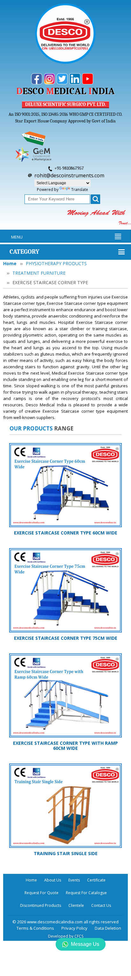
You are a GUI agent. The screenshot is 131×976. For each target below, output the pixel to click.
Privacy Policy (74, 928)
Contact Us (101, 905)
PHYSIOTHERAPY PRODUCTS (56, 263)
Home (10, 263)
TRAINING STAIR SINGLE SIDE (66, 853)
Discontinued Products (40, 905)
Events (74, 880)
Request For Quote (41, 892)
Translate (79, 189)
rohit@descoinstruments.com (69, 175)
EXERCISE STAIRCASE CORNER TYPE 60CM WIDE (65, 533)
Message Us (85, 944)
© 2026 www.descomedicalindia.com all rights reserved (65, 922)
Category (24, 251)
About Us (52, 880)
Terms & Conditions (35, 928)
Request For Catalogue (86, 892)
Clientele (76, 905)
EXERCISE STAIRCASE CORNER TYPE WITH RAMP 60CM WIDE (65, 745)
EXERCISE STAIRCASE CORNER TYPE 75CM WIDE (65, 638)
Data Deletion (108, 928)
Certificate (96, 880)
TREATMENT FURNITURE (39, 273)
